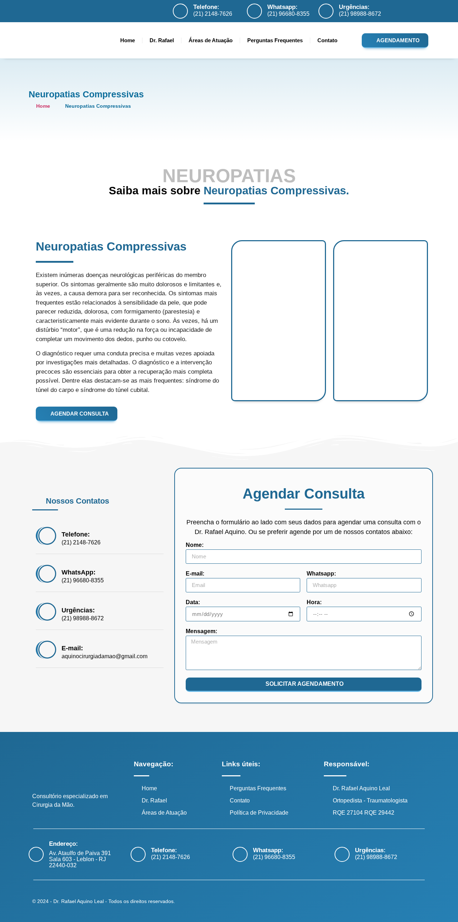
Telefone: (206, 7)
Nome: (195, 545)
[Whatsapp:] (254, 11)
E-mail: (72, 648)
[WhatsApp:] (47, 574)
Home (127, 40)
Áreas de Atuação (211, 40)
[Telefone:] (180, 11)
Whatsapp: (282, 7)
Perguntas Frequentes (275, 40)
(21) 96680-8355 (288, 14)
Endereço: (63, 843)
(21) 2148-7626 (212, 14)
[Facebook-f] (397, 12)
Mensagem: (201, 631)
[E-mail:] (47, 650)
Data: (193, 602)
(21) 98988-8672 (360, 14)
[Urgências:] (325, 11)
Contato (327, 40)
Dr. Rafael (162, 40)
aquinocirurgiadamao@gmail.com (104, 656)
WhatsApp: (79, 572)
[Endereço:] (36, 854)
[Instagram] (410, 12)
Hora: (314, 602)
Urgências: (354, 7)
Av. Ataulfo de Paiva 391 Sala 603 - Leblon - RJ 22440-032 (80, 859)
